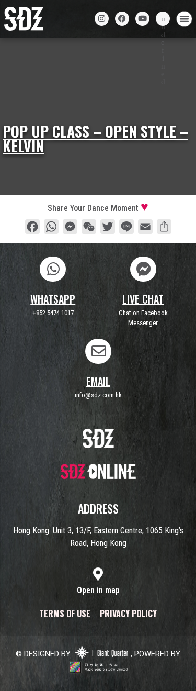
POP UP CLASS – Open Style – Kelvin (95, 138)
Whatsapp (52, 299)
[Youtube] (142, 19)
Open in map (98, 590)
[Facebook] (122, 19)
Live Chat (143, 299)
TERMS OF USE (64, 613)
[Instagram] (102, 19)
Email (98, 381)
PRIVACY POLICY (128, 613)
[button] (184, 19)
